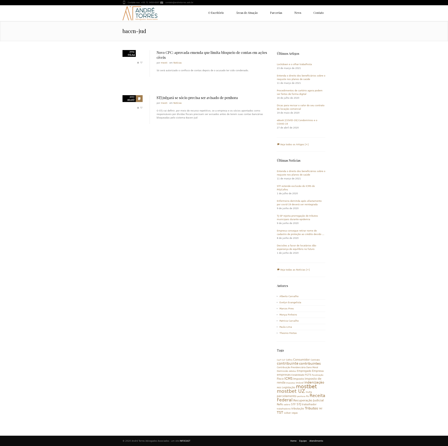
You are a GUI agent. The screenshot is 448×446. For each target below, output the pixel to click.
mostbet (306, 386)
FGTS (308, 374)
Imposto (298, 378)
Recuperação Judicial (308, 400)
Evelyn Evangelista (290, 302)
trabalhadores (284, 409)
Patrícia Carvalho (289, 320)
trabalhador (309, 404)
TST (280, 412)
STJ (299, 404)
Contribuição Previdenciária (291, 367)
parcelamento (286, 396)
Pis (307, 396)
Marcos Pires (286, 308)
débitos (292, 371)
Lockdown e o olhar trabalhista (294, 64)
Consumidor (301, 359)
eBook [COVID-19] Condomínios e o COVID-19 (297, 122)
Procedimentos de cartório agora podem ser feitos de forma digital (300, 92)
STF (293, 404)
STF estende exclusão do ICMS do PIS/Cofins (296, 188)
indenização (314, 382)
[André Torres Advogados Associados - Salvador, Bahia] (140, 13)
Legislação (288, 387)
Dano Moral (312, 367)
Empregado (304, 371)
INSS (279, 388)
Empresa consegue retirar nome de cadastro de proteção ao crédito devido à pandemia (300, 232)
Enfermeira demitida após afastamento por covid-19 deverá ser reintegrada (299, 203)
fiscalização (317, 375)
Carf (279, 360)
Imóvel (300, 382)
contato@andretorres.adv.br (179, 2)
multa (309, 392)
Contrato (315, 360)
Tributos (311, 408)
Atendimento (316, 441)
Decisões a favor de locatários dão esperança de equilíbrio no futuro (296, 247)
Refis (280, 404)
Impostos (290, 383)
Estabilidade (297, 375)
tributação (297, 408)
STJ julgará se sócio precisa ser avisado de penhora (197, 97)
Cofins (289, 360)
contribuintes (310, 363)
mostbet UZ (291, 391)
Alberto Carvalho (289, 296)
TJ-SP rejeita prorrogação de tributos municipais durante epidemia (297, 218)
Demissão (282, 371)
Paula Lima (285, 327)
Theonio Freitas (288, 333)
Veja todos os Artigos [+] (294, 144)
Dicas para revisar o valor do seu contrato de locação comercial (300, 107)
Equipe (303, 441)
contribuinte (287, 363)
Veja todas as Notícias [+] (294, 269)
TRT (320, 409)
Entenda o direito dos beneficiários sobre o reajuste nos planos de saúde (301, 77)
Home (293, 441)
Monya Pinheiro (288, 314)
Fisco (280, 378)
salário (287, 404)
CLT (283, 360)
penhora (301, 396)
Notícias (177, 63)
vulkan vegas (291, 413)
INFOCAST (185, 441)
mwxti (164, 63)
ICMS (288, 379)
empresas (284, 374)
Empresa (318, 370)
